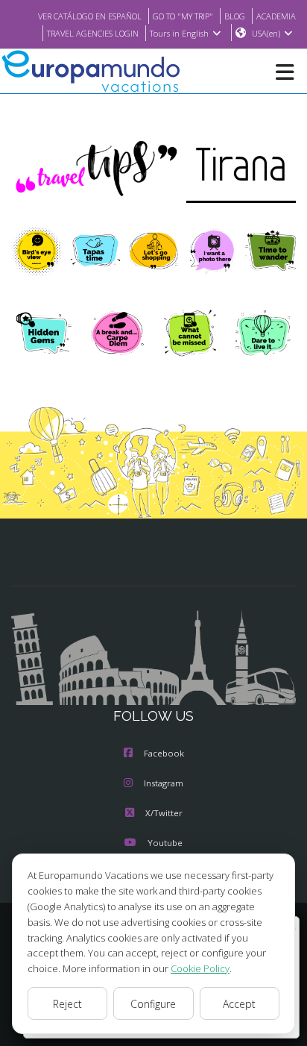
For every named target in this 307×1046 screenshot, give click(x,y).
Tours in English (179, 33)
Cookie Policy (200, 968)
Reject (67, 1004)
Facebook (164, 753)
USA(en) (266, 33)
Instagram (163, 783)
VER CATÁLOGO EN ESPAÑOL (90, 16)
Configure (153, 1004)
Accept (239, 1004)
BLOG (234, 16)
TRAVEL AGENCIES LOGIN (93, 33)
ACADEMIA (276, 16)
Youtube (165, 842)
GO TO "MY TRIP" (183, 16)
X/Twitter (164, 812)
